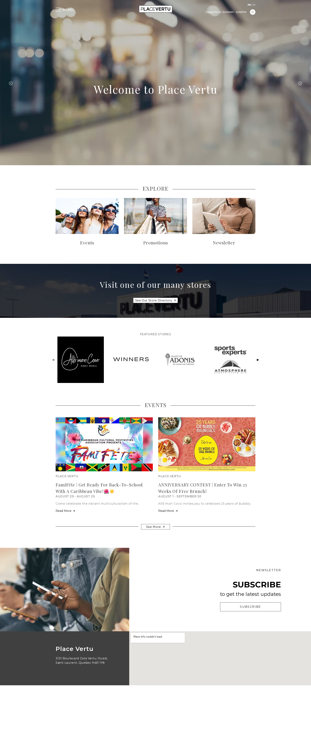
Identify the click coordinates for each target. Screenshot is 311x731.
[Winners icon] (131, 360)
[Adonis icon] (181, 360)
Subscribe (250, 606)
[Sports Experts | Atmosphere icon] (231, 360)
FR (254, 4)
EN (249, 4)
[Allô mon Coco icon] (81, 360)
